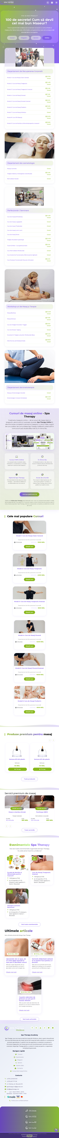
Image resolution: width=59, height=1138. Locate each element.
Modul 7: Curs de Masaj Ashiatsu (16, 112)
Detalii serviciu (17, 808)
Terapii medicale (17, 816)
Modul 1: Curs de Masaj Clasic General (18, 77)
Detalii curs (29, 546)
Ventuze (17, 763)
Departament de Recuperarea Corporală (24, 71)
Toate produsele (29, 779)
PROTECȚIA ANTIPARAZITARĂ (16, 341)
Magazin (24, 38)
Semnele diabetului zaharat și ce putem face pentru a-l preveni (42, 960)
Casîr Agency (33, 1136)
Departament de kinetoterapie (20, 387)
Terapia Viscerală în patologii (15, 239)
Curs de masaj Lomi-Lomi (14, 230)
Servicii (35, 38)
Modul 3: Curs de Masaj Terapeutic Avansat (19, 89)
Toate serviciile (29, 830)
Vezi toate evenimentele (29, 924)
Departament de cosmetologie (21, 163)
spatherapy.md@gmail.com (15, 1086)
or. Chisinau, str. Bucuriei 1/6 (15, 1084)
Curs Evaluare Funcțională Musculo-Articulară (20, 260)
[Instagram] (36, 1027)
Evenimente (20, 1057)
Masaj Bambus (11, 313)
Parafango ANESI (42, 812)
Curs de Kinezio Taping (14, 330)
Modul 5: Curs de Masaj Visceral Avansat (18, 101)
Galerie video (20, 1065)
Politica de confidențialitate (19, 1100)
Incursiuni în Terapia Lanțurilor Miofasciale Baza (21, 335)
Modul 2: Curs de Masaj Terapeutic (17, 83)
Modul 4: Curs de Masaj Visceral (16, 95)
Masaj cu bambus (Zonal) (17, 812)
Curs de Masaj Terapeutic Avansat (41, 873)
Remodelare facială (12, 178)
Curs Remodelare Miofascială (15, 250)
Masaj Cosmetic (12, 168)
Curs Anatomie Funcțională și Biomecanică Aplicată (22, 255)
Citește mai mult (11, 972)
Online (47, 38)
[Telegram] (52, 1027)
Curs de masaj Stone (13, 234)
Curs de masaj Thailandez (14, 226)
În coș (18, 769)
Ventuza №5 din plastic (42, 759)
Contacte (20, 1068)
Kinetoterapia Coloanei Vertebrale (17, 398)
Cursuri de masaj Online (19, 1071)
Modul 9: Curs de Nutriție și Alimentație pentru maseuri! (23, 123)
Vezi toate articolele (29, 1019)
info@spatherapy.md (13, 1089)
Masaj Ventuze (11, 319)
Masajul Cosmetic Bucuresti (13, 906)
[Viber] (48, 1027)
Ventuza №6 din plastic (17, 759)
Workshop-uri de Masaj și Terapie (21, 307)
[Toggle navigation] (56, 2)
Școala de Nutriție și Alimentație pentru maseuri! (14, 874)
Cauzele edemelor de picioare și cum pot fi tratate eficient (27, 998)
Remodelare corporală (41, 816)
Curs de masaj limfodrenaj (14, 216)
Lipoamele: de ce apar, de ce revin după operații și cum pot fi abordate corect (16, 960)
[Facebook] (32, 1027)
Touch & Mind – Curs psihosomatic (17, 245)
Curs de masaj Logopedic (14, 222)
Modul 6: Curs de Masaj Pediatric (16, 107)
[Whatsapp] (44, 1027)
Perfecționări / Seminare (18, 210)
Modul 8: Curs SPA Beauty (14, 117)
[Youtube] (40, 1027)
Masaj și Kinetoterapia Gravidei (16, 393)
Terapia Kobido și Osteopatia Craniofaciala (19, 173)
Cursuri (12, 38)
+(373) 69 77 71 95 (12, 1081)
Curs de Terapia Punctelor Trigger (17, 324)
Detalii (49, 78)
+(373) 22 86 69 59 (12, 1078)
